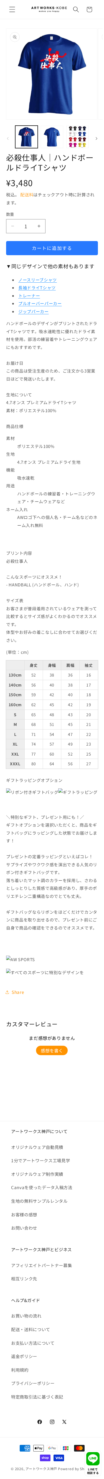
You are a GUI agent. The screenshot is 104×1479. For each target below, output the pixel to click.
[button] (12, 9)
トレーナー (29, 295)
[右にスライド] (96, 138)
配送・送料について (30, 1329)
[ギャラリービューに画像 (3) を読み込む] (77, 137)
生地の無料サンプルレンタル (39, 1201)
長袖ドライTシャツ (37, 287)
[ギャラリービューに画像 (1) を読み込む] (26, 137)
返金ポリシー (24, 1356)
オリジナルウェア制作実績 (37, 1174)
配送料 (26, 194)
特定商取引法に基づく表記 (37, 1397)
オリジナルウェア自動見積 (37, 1147)
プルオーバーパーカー (40, 303)
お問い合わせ (24, 1228)
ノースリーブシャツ (37, 280)
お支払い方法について (33, 1343)
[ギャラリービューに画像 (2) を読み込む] (52, 137)
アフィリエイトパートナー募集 (41, 1265)
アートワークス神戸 (41, 1468)
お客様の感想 (24, 1214)
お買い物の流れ (26, 1316)
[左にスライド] (8, 138)
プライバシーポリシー (33, 1383)
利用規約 (20, 1370)
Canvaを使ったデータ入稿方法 (41, 1187)
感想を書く (52, 1050)
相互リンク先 (24, 1278)
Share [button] (18, 992)
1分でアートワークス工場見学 (40, 1160)
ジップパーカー (33, 311)
